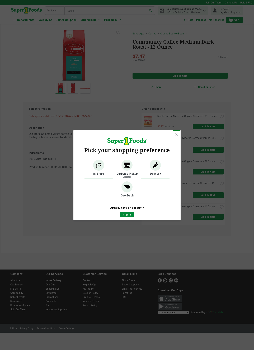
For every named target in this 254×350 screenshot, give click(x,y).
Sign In (127, 214)
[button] (98, 169)
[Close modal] (176, 134)
